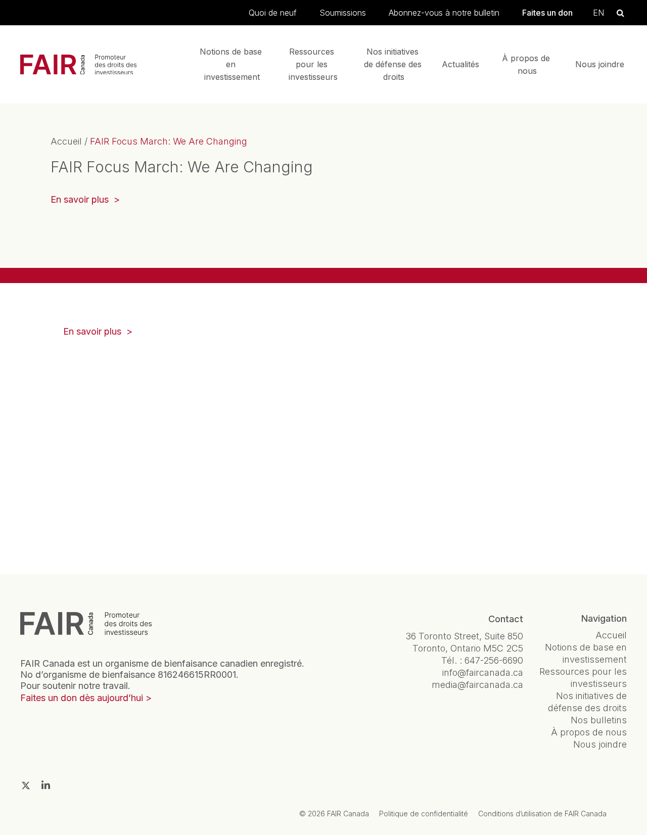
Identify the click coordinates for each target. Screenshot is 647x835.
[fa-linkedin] (45, 785)
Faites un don (547, 13)
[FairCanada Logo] (78, 64)
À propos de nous (527, 64)
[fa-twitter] (25, 785)
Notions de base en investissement (232, 64)
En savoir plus (85, 200)
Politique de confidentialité (423, 813)
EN (598, 13)
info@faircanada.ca (482, 672)
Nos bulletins (599, 720)
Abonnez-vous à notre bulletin (444, 13)
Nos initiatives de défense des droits (394, 64)
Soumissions (342, 13)
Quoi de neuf (273, 13)
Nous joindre (599, 64)
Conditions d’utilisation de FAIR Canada (542, 813)
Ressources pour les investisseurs (313, 64)
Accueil (66, 141)
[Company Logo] (86, 624)
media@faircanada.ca (477, 684)
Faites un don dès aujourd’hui (81, 698)
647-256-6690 (494, 660)
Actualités (460, 64)
